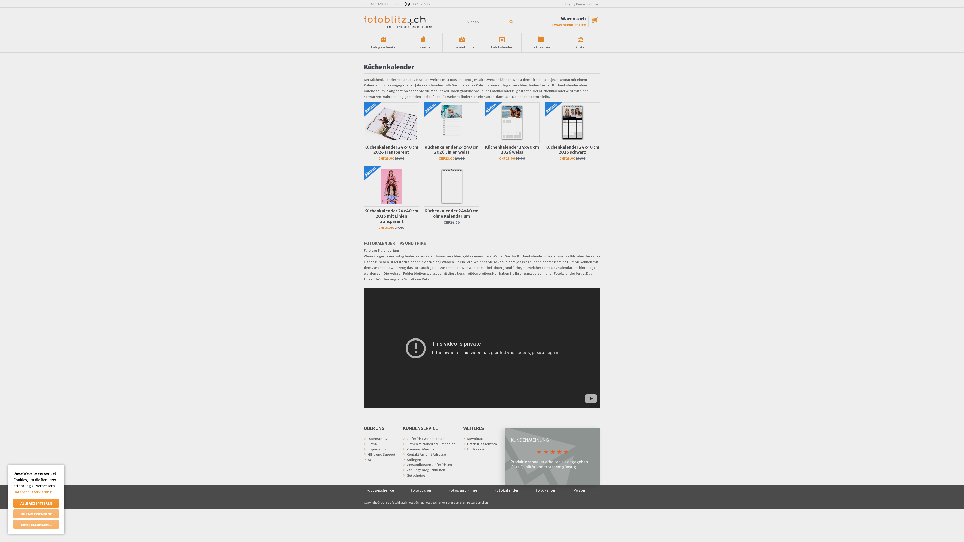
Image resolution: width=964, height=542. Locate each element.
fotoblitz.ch (398, 22)
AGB (371, 460)
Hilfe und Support (381, 454)
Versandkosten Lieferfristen (429, 465)
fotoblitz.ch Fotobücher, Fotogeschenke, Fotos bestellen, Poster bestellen (440, 502)
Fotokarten (541, 47)
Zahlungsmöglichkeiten (426, 470)
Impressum (377, 449)
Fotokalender (501, 47)
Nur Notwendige (36, 514)
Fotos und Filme (462, 47)
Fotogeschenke (383, 47)
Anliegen (414, 460)
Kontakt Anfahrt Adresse (426, 454)
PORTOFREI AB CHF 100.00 (381, 4)
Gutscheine (416, 475)
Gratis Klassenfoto (482, 444)
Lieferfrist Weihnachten (426, 439)
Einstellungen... (36, 525)
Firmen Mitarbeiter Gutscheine (431, 444)
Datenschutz (378, 439)
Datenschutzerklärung (32, 492)
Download (475, 439)
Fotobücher (423, 47)
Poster (580, 47)
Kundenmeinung (530, 440)
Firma (372, 444)
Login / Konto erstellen (581, 4)
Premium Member (421, 449)
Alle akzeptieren (36, 503)
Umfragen (475, 449)
